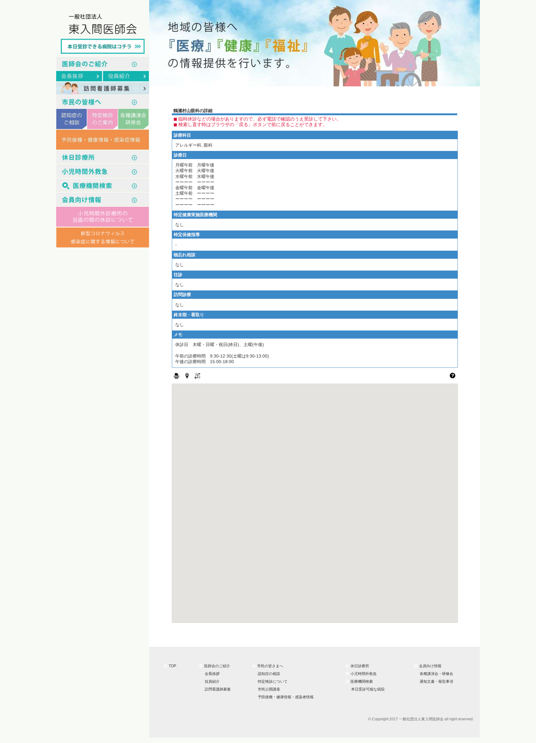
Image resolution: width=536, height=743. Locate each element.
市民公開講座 (268, 689)
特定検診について (272, 681)
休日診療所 (359, 666)
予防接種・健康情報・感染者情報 (285, 697)
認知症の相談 (268, 674)
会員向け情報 (429, 666)
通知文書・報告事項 (435, 681)
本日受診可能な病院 (367, 689)
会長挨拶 (211, 674)
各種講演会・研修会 (435, 674)
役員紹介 (211, 681)
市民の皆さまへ (269, 666)
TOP (171, 666)
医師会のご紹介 (216, 666)
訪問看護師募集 (217, 689)
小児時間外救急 (363, 674)
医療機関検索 (361, 681)
